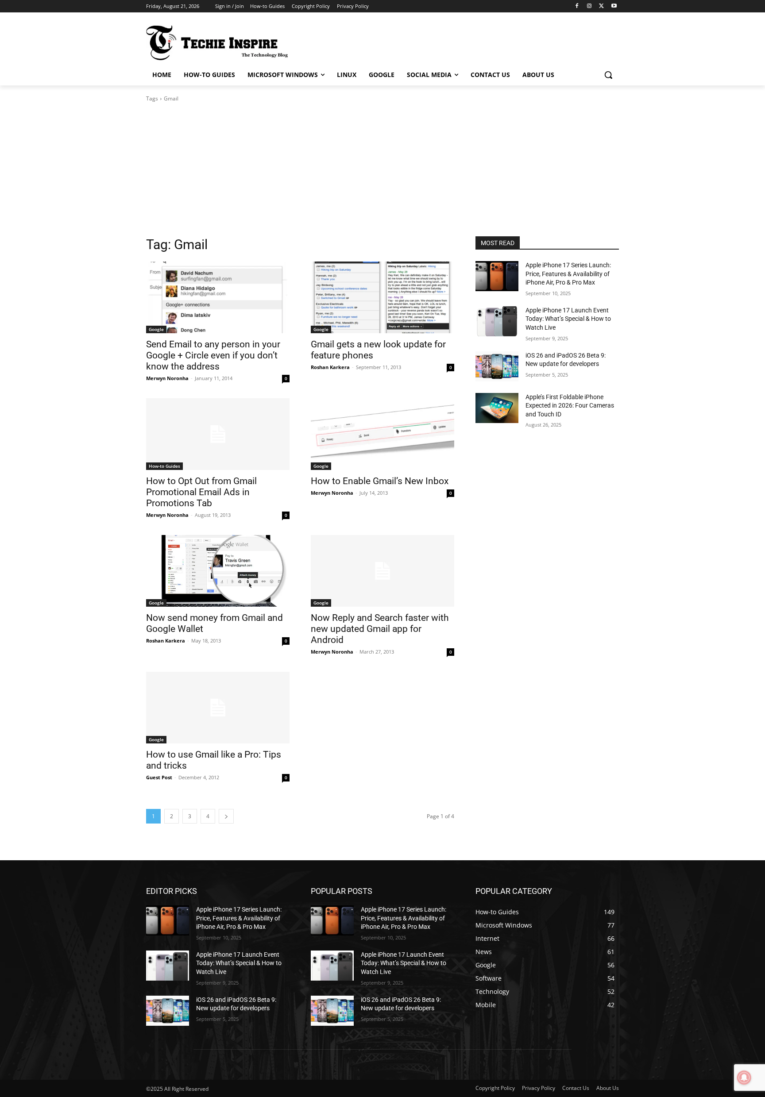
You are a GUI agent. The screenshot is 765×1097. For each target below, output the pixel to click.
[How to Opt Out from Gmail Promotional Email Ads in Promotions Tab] (218, 434)
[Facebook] (577, 6)
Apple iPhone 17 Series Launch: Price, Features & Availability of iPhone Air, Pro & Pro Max (568, 274)
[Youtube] (614, 6)
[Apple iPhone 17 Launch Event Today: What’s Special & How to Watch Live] (496, 321)
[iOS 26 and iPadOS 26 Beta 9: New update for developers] (496, 366)
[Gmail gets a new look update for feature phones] (382, 297)
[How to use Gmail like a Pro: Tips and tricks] (218, 707)
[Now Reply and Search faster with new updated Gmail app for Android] (382, 571)
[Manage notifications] (744, 1077)
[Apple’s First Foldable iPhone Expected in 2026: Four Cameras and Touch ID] (496, 408)
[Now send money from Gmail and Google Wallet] (218, 571)
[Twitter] (601, 6)
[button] (608, 74)
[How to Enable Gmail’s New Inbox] (382, 434)
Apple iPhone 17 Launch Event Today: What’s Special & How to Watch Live (568, 319)
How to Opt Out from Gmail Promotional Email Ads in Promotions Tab (201, 492)
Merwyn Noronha (167, 378)
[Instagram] (589, 6)
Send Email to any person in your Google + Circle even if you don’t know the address (213, 355)
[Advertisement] (382, 169)
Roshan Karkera (330, 367)
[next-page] (226, 816)
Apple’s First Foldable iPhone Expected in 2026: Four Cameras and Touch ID (569, 405)
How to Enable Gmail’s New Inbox (379, 481)
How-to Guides (164, 466)
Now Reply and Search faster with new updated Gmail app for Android (380, 628)
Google (156, 329)
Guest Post (159, 777)
